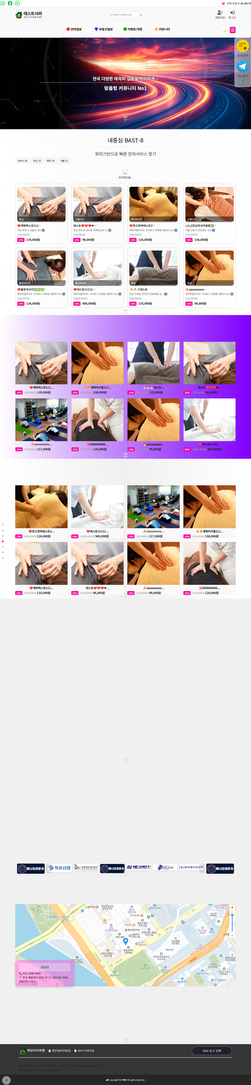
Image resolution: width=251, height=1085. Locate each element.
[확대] (232, 907)
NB (121, 1006)
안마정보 (76, 29)
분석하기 (125, 705)
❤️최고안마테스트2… (142, 225)
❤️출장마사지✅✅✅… (32, 289)
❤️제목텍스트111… (29, 225)
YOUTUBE (106, 1006)
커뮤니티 (164, 29)
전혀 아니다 (157, 749)
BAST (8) (22, 160)
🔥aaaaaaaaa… (196, 289)
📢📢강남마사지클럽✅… (201, 225)
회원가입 (220, 17)
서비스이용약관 (85, 1050)
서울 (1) (64, 160)
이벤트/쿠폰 (134, 29)
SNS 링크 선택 (212, 1051)
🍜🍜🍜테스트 (138, 289)
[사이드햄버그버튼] (233, 30)
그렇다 (115, 749)
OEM (147, 1006)
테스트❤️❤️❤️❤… (85, 225)
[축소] (232, 936)
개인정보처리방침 (61, 1050)
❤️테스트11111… (84, 289)
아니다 (136, 749)
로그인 (232, 17)
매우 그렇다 (93, 749)
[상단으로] (6, 1080)
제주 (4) (51, 160)
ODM (134, 1006)
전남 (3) (37, 160)
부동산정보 (105, 29)
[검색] (141, 14)
